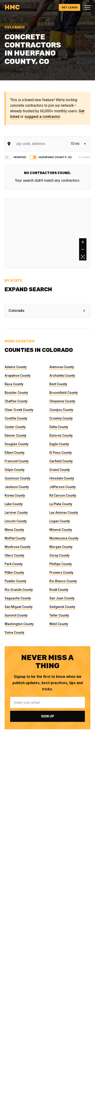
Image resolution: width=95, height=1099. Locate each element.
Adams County (16, 367)
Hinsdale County (61, 478)
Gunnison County (17, 478)
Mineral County (60, 530)
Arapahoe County (17, 375)
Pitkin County (14, 572)
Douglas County (16, 444)
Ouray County (59, 555)
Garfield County (61, 461)
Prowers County (61, 572)
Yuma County (14, 632)
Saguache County (18, 598)
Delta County (58, 427)
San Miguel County (19, 607)
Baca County (14, 384)
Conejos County (61, 410)
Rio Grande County (19, 590)
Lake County (14, 504)
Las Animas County (63, 512)
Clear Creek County (19, 410)
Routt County (58, 590)
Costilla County (16, 418)
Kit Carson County (62, 495)
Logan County (59, 521)
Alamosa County (61, 367)
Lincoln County (16, 521)
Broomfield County (63, 393)
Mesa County (14, 530)
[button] (86, 7)
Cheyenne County (62, 401)
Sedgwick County (62, 607)
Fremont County (17, 461)
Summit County (16, 615)
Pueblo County (15, 581)
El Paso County (60, 452)
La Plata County (60, 504)
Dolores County (61, 435)
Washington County (19, 624)
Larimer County (16, 512)
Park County (14, 564)
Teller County (59, 615)
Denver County (15, 435)
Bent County (58, 384)
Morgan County (60, 547)
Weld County (58, 624)
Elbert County (14, 452)
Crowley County (61, 418)
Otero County (14, 555)
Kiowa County (15, 495)
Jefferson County (62, 487)
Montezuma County (63, 538)
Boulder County (16, 393)
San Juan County (61, 598)
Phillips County (60, 564)
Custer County (15, 427)
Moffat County (15, 538)
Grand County (59, 470)
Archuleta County (62, 375)
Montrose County (17, 547)
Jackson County (17, 487)
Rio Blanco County (63, 581)
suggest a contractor (42, 116)
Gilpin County (14, 470)
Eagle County (59, 444)
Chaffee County (16, 401)
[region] (47, 233)
